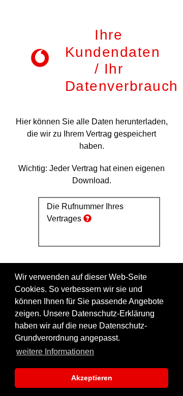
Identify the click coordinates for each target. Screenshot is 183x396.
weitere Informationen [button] (55, 351)
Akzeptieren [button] (91, 378)
